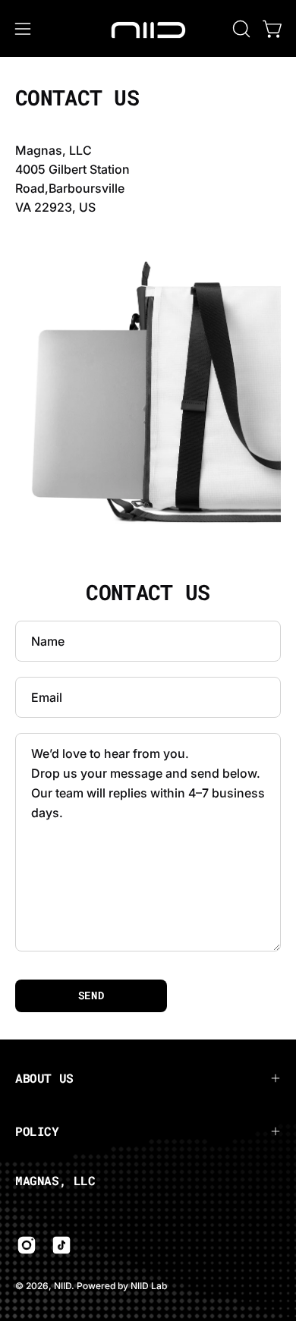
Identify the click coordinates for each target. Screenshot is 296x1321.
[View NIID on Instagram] (26, 1245)
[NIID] (148, 28)
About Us (44, 1078)
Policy (37, 1131)
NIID (62, 1285)
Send (91, 995)
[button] (239, 28)
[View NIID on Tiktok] (61, 1245)
